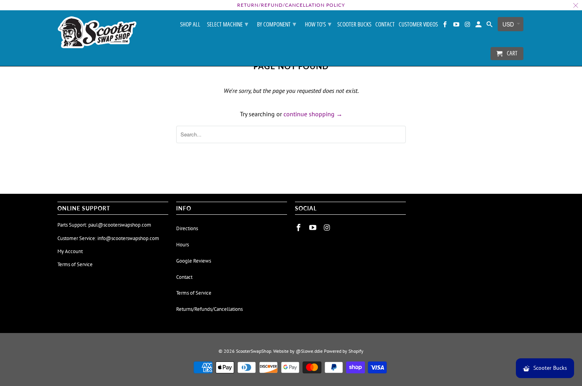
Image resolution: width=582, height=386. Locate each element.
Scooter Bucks (354, 24)
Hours (182, 244)
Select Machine (227, 23)
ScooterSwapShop (253, 351)
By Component (276, 23)
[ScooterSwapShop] (97, 32)
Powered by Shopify (343, 351)
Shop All (190, 24)
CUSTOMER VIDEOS (418, 24)
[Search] (490, 26)
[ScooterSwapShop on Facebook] (445, 26)
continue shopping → (312, 114)
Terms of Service (75, 264)
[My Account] (479, 26)
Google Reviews (193, 260)
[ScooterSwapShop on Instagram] (468, 26)
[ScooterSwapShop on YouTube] (456, 26)
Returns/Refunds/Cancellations (209, 309)
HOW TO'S (318, 23)
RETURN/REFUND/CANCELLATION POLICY (291, 5)
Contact (385, 24)
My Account (70, 251)
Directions (187, 228)
